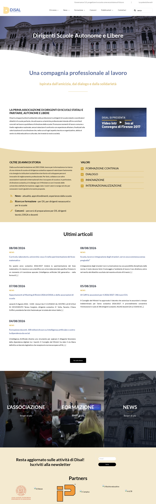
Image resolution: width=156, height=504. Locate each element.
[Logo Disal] (12, 8)
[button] (112, 168)
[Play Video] (121, 122)
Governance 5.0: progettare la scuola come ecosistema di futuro (68, 2)
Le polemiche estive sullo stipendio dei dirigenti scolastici (130, 2)
